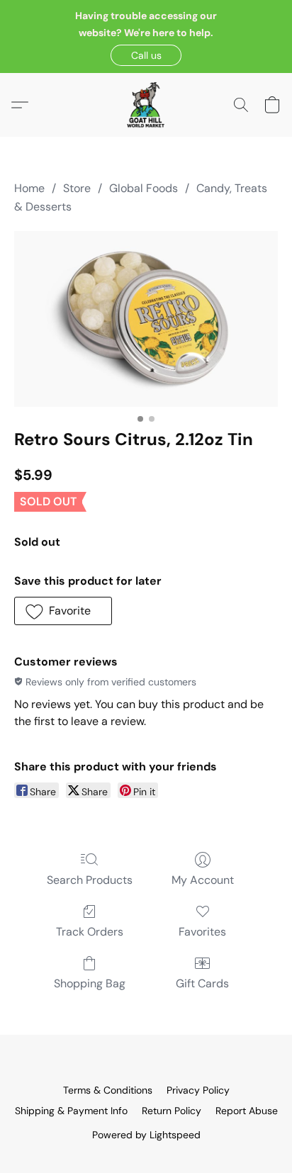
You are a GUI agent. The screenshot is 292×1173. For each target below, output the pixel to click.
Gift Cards (202, 983)
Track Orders (89, 931)
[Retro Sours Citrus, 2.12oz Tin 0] (146, 319)
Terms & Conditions (107, 1090)
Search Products (90, 879)
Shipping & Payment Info (71, 1110)
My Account (203, 879)
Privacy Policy (198, 1090)
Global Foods (143, 188)
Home (29, 188)
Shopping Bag (89, 983)
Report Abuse (246, 1110)
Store (77, 188)
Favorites (202, 931)
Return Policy (171, 1110)
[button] (146, 55)
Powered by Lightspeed (146, 1134)
